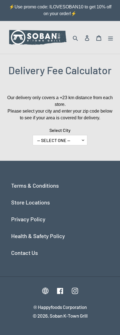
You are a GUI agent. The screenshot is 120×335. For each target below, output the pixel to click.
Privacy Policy (28, 219)
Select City (60, 130)
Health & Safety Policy (38, 235)
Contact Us (24, 252)
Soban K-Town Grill (69, 315)
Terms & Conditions (35, 185)
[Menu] (110, 38)
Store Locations (30, 202)
